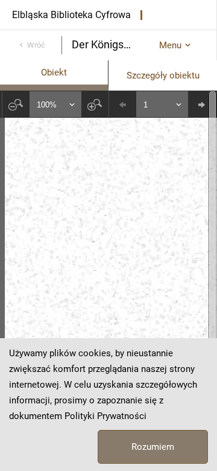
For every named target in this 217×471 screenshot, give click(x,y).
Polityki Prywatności (105, 416)
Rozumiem (152, 446)
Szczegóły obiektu (163, 75)
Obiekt (54, 72)
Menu (170, 45)
